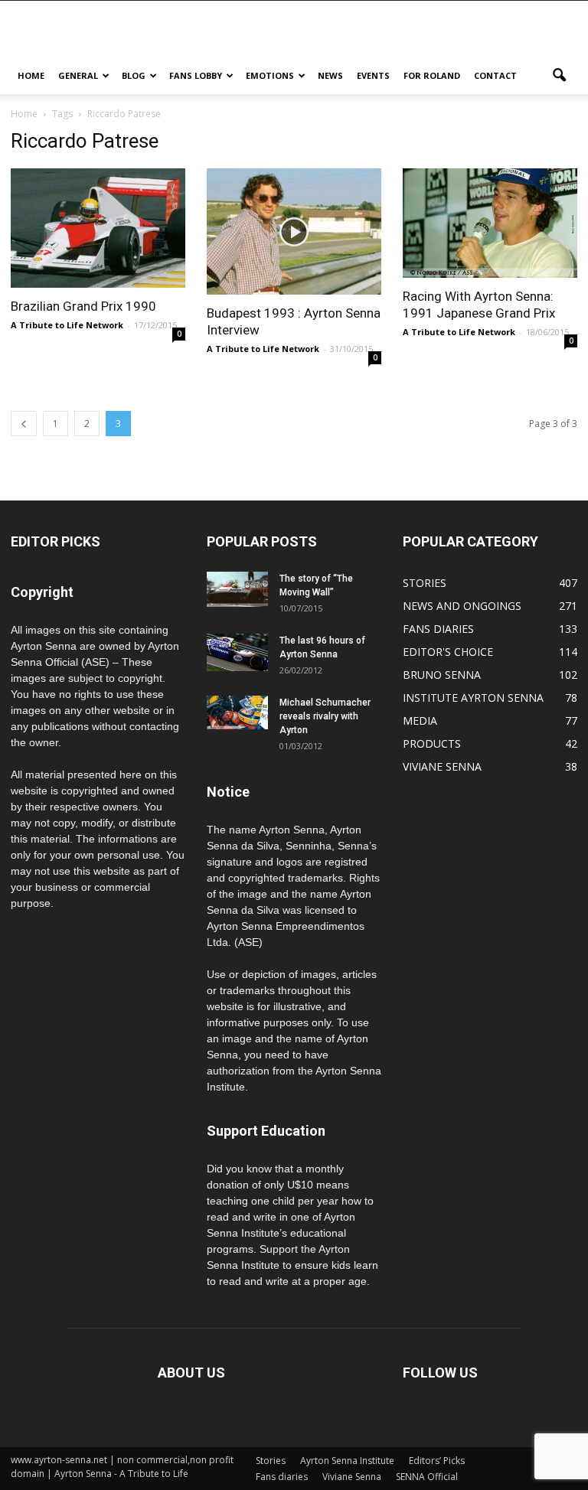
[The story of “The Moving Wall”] (237, 589)
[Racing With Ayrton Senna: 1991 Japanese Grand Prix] (490, 223)
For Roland (431, 75)
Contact (495, 75)
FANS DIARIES (438, 628)
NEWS (330, 75)
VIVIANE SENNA (442, 766)
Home (24, 113)
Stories (271, 1460)
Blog (133, 75)
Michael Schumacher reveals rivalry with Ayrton (325, 716)
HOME (31, 75)
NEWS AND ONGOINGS (462, 605)
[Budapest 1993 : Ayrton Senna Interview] (294, 231)
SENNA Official (427, 1476)
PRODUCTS (432, 743)
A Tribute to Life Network (67, 325)
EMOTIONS (270, 75)
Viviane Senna (351, 1476)
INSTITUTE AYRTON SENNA (473, 697)
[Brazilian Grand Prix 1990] (98, 228)
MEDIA (420, 720)
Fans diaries (282, 1476)
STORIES (424, 582)
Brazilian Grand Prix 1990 (83, 306)
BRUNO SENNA (442, 674)
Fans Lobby (195, 75)
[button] (559, 75)
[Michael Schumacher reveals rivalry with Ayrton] (237, 712)
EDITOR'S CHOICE (448, 651)
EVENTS (373, 75)
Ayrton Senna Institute (347, 1460)
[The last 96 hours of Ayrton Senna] (237, 652)
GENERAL (78, 75)
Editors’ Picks (437, 1460)
